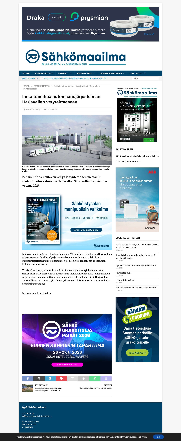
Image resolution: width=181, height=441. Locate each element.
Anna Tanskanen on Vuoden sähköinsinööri (136, 288)
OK (158, 437)
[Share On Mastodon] (106, 378)
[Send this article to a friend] (72, 378)
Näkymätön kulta (123, 273)
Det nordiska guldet (125, 280)
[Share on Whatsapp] (94, 378)
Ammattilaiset (84, 73)
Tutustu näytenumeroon (127, 161)
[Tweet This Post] (39, 378)
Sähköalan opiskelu (111, 73)
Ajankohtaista (43, 73)
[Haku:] (145, 78)
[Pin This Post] (61, 378)
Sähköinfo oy (28, 413)
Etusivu (26, 73)
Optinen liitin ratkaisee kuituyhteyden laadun (136, 265)
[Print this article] (83, 378)
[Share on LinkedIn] (50, 378)
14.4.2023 (30, 109)
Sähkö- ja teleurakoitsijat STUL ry (37, 416)
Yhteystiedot (136, 73)
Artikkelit (63, 73)
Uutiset (54, 109)
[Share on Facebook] (27, 378)
